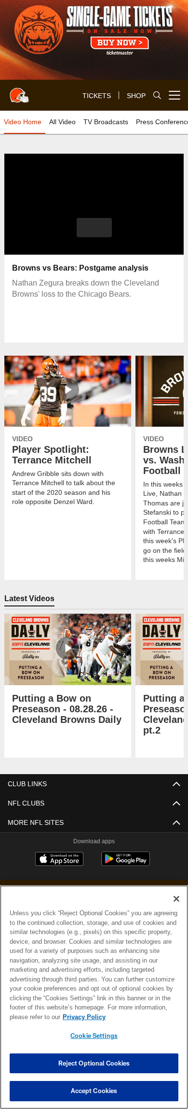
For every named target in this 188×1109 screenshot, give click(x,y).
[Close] (176, 898)
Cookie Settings (94, 1035)
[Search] (157, 95)
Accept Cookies (94, 1091)
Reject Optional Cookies (94, 1063)
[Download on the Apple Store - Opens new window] (59, 860)
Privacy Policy (82, 1017)
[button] (94, 227)
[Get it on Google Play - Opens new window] (126, 864)
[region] (94, 997)
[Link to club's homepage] (19, 91)
